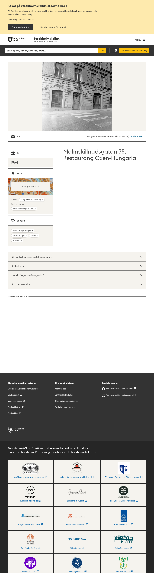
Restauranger (19, 235)
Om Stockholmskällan (64, 395)
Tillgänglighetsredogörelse (66, 401)
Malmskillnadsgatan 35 (23, 208)
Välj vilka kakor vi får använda (53, 27)
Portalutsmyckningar (22, 230)
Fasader (16, 240)
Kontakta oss (60, 389)
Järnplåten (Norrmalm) (30, 199)
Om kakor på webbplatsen (66, 407)
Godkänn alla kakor (20, 27)
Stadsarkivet (13, 413)
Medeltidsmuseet (15, 401)
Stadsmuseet (136, 136)
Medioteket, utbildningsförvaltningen (23, 389)
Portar (33, 235)
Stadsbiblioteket (14, 407)
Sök (102, 50)
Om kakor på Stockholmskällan (21, 19)
